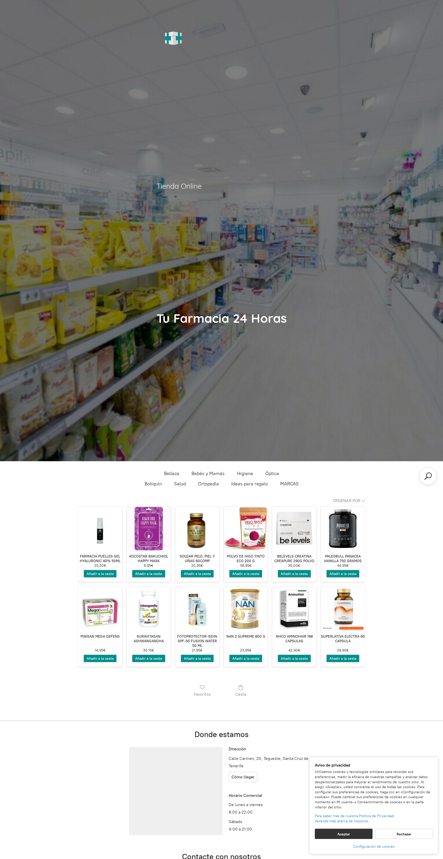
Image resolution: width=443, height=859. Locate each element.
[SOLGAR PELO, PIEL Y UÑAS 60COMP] (197, 529)
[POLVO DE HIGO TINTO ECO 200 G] (246, 529)
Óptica (272, 473)
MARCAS (289, 484)
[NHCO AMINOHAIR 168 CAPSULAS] (294, 608)
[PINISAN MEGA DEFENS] (100, 608)
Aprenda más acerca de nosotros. (342, 821)
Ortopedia (208, 484)
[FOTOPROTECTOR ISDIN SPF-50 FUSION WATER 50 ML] (197, 608)
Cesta (240, 694)
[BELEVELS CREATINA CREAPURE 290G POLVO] (294, 529)
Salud (180, 484)
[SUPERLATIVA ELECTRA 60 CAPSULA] (343, 608)
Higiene (245, 473)
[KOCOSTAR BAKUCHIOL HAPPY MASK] (148, 529)
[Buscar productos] (428, 476)
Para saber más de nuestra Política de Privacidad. (355, 816)
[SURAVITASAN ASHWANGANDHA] (148, 608)
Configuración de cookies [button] (374, 846)
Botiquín (153, 484)
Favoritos (202, 694)
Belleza (171, 473)
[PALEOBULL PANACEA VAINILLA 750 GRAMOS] (343, 529)
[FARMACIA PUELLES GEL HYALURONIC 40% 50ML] (100, 529)
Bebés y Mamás (208, 473)
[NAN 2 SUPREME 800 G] (246, 608)
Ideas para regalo (249, 484)
